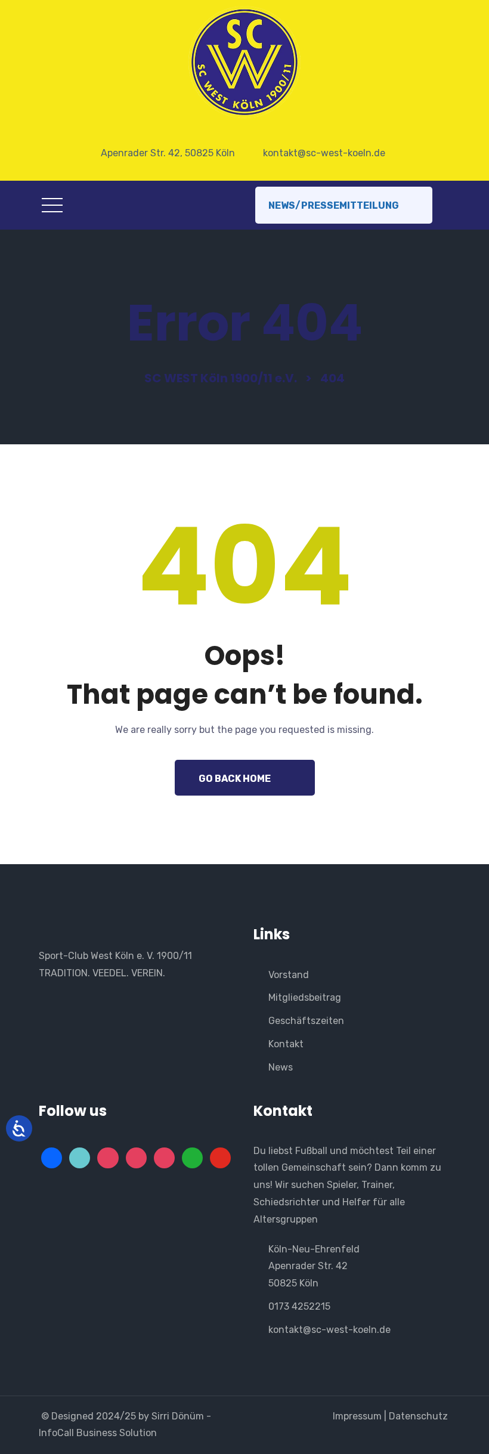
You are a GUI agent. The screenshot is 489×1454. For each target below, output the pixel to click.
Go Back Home (235, 778)
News (280, 1067)
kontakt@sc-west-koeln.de (329, 1329)
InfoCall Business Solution (98, 1432)
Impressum (356, 1416)
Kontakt (286, 1044)
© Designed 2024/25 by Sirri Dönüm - (127, 1416)
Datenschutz (419, 1416)
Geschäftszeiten (306, 1020)
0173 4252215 (299, 1306)
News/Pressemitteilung (333, 205)
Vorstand (288, 974)
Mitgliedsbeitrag (304, 997)
